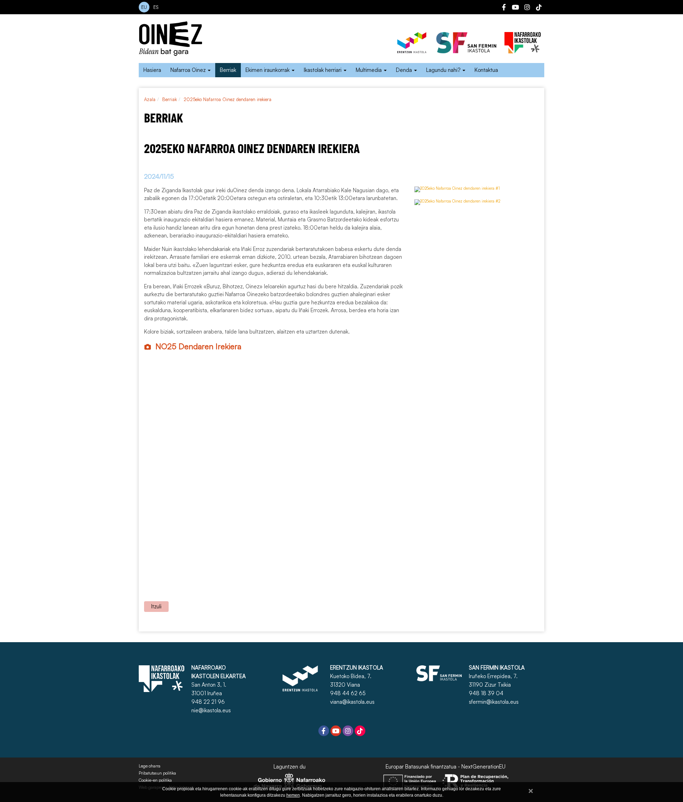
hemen (293, 795)
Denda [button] (404, 70)
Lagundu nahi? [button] (444, 70)
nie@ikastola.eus (211, 710)
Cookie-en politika (155, 780)
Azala (149, 99)
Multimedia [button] (369, 70)
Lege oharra (149, 766)
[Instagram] (527, 8)
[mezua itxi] (531, 790)
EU (144, 7)
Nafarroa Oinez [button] (188, 70)
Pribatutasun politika (157, 773)
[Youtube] (515, 8)
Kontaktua (486, 70)
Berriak (228, 70)
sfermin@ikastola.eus (494, 701)
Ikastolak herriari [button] (323, 70)
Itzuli (156, 606)
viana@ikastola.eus (352, 701)
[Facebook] (503, 8)
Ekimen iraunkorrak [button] (268, 70)
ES (156, 7)
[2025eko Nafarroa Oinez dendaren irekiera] (457, 192)
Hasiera (152, 70)
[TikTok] (539, 8)
